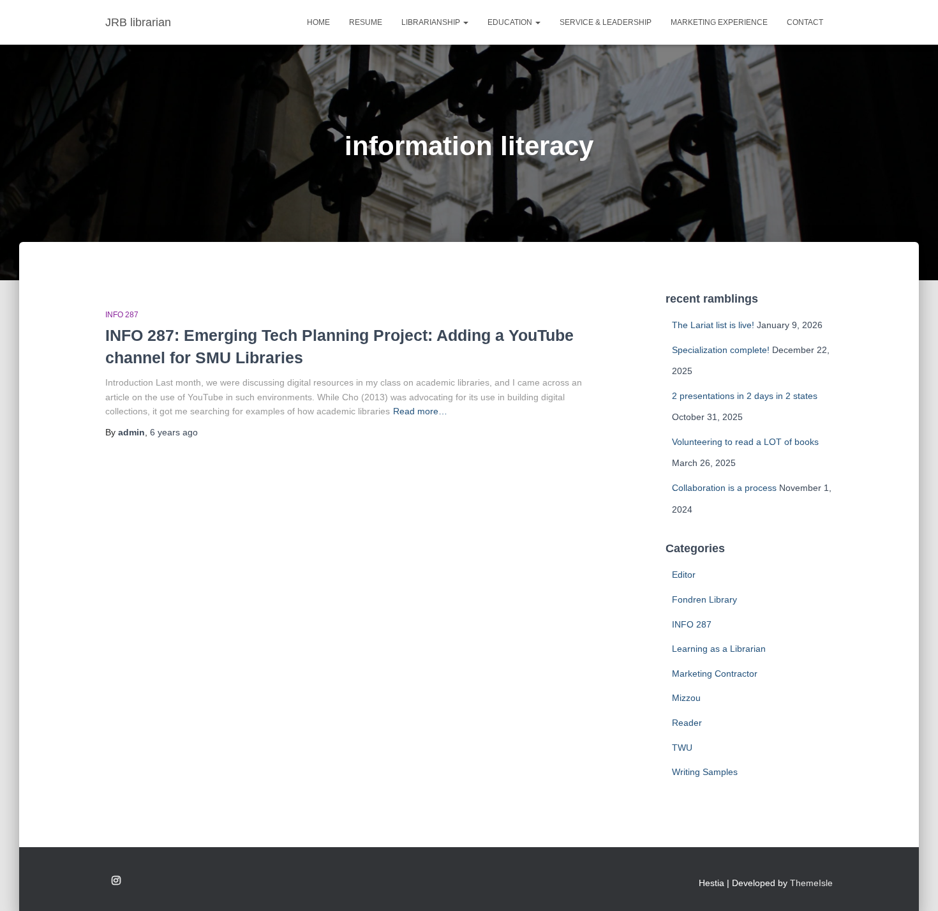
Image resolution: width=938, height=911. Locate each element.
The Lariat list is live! (713, 325)
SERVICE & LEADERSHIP (605, 22)
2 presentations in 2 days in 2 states (744, 396)
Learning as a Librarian (719, 649)
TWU (682, 747)
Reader (687, 723)
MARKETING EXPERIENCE (719, 22)
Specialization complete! (721, 350)
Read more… (420, 411)
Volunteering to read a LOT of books (745, 442)
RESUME (365, 22)
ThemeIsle (811, 883)
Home (318, 22)
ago (174, 432)
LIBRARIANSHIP (431, 22)
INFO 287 (121, 314)
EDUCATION (511, 22)
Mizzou (686, 698)
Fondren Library (704, 599)
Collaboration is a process (724, 488)
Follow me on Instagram (116, 881)
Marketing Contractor (714, 673)
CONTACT (805, 22)
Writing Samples (705, 772)
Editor (684, 574)
